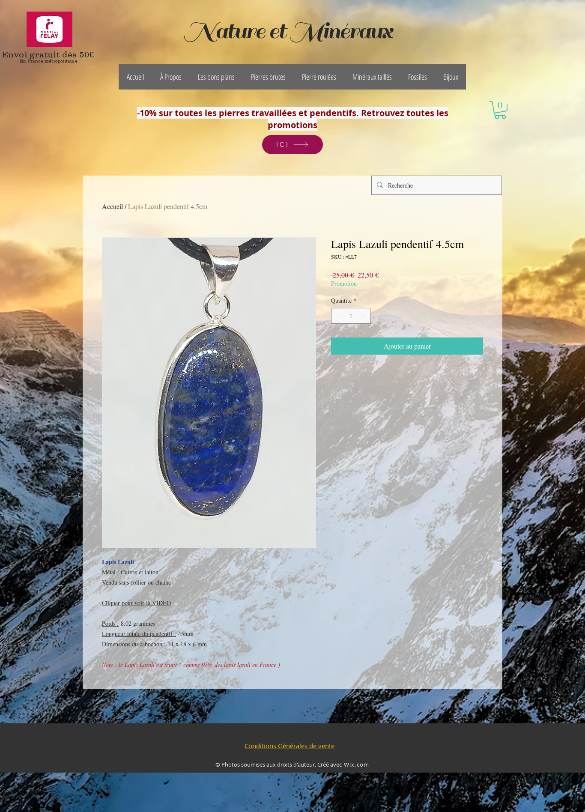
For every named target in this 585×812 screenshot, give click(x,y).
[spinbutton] (350, 315)
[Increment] (363, 315)
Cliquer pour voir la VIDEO (136, 603)
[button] (171, 77)
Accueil (112, 206)
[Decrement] (337, 315)
